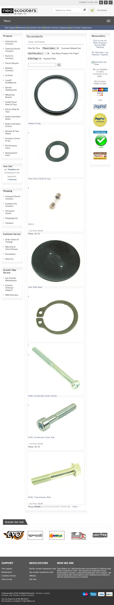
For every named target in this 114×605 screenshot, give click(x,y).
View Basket (102, 10)
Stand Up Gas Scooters (11, 42)
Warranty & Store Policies (11, 248)
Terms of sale (6, 579)
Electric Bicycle (12, 63)
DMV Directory (11, 295)
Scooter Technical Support (9, 287)
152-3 (31, 224)
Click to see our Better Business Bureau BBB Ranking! (100, 43)
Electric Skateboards (11, 88)
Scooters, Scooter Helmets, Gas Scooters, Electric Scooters (25, 594)
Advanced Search (9, 212)
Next (75, 507)
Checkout (9, 223)
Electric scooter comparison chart (42, 569)
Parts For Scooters (9, 57)
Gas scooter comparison (80, 27)
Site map (32, 579)
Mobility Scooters (9, 69)
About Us (9, 259)
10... (70, 507)
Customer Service (8, 576)
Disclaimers (10, 254)
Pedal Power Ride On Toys (11, 103)
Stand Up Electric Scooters (12, 49)
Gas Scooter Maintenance (11, 279)
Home (30, 42)
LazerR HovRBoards (10, 81)
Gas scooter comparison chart (41, 572)
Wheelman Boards (10, 96)
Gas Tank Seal (35, 287)
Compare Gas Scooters (11, 204)
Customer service (36, 27)
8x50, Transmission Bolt (39, 497)
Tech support (10, 27)
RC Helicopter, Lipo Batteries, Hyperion (100, 53)
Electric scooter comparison (56, 27)
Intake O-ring (34, 123)
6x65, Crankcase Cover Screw (42, 396)
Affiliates (32, 576)
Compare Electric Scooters (12, 197)
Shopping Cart (11, 218)
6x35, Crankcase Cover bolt (41, 437)
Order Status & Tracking (12, 240)
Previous (38, 507)
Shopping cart (13, 169)
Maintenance (22, 27)
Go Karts (9, 75)
